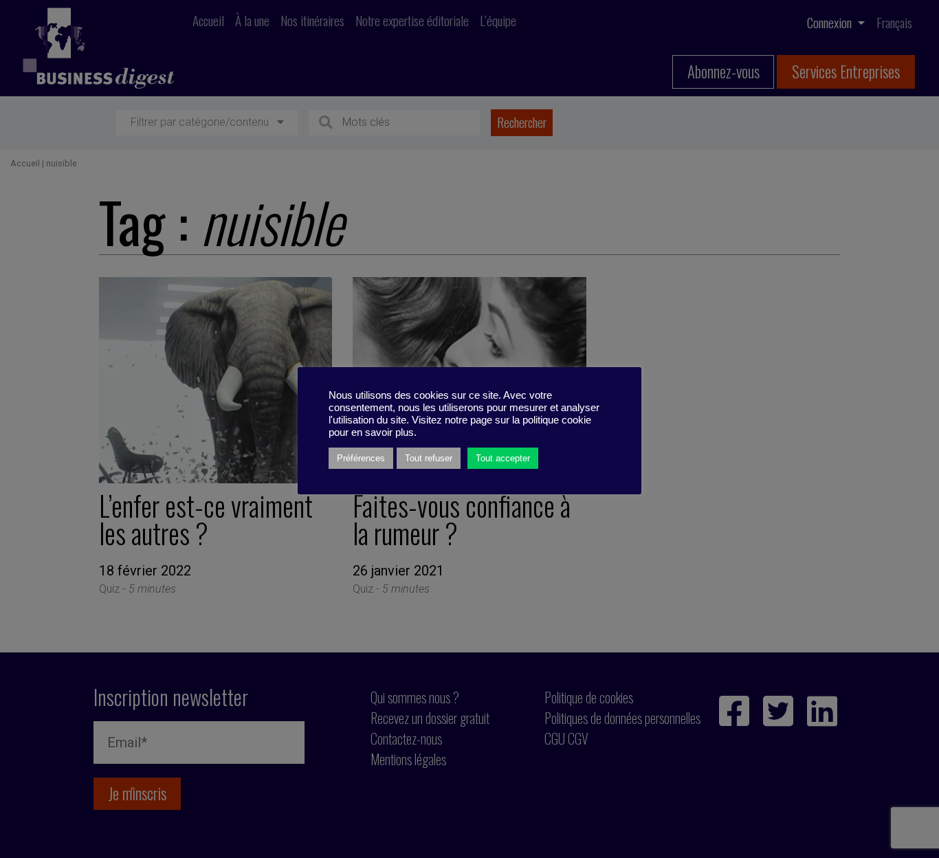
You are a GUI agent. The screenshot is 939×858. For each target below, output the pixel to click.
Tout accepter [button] (503, 458)
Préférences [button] (361, 458)
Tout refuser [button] (428, 458)
